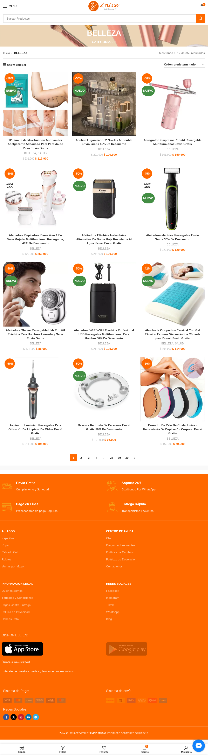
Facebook (112, 590)
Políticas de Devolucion (121, 559)
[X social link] (14, 717)
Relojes (6, 559)
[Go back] (82, 33)
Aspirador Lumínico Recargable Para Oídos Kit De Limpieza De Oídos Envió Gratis (35, 429)
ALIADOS (8, 531)
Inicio (6, 53)
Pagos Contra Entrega (16, 605)
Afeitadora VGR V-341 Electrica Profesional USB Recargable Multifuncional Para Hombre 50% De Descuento (104, 334)
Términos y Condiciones (17, 597)
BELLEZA (30, 153)
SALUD (42, 153)
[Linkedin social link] (28, 717)
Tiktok (110, 605)
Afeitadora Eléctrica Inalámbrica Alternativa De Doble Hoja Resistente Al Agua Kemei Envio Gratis (104, 239)
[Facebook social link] (6, 717)
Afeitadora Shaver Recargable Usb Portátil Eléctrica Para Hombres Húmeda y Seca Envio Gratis (35, 334)
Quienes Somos (12, 590)
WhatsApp (113, 612)
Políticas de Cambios (120, 552)
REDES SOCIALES (118, 583)
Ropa (5, 545)
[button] (12, 743)
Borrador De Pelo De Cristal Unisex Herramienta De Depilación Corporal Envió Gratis (172, 429)
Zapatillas (8, 538)
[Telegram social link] (36, 717)
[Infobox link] (51, 486)
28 (111, 457)
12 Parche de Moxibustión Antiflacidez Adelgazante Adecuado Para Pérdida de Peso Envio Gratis (35, 144)
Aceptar (191, 747)
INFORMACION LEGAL (17, 583)
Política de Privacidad (16, 612)
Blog (109, 619)
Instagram (112, 597)
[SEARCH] (200, 18)
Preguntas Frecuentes (120, 545)
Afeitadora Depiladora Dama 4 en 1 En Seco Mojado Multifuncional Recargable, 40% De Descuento (35, 239)
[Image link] (34, 699)
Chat (109, 538)
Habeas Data (10, 619)
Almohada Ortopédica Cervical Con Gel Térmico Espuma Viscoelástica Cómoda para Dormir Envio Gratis (172, 334)
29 (119, 457)
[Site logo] (104, 6)
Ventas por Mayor (13, 566)
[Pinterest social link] (21, 717)
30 (127, 457)
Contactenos (114, 566)
